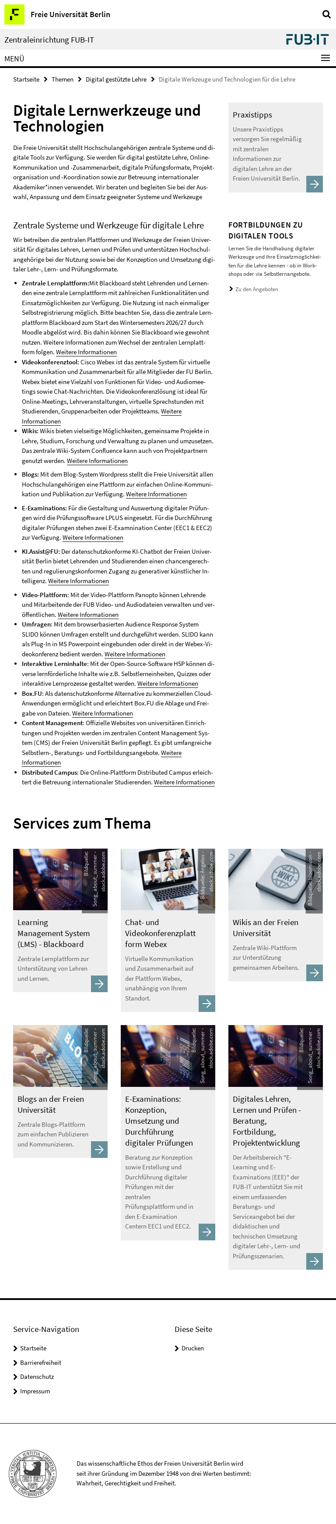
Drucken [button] (193, 1348)
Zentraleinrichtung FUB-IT (49, 40)
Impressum (35, 1391)
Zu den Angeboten (256, 289)
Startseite (26, 79)
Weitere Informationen (86, 352)
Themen (63, 79)
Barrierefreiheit (40, 1362)
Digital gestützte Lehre (116, 79)
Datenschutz (37, 1376)
